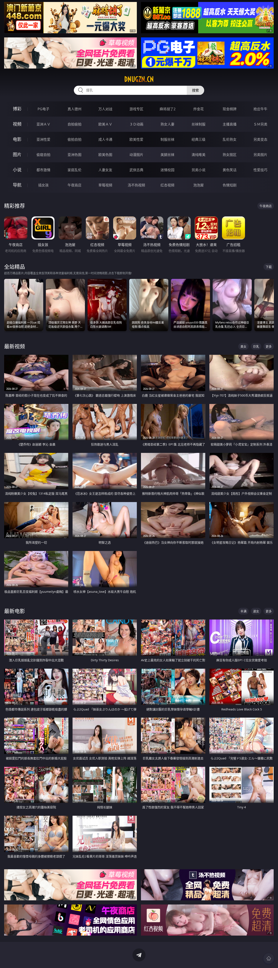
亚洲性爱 (43, 139)
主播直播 (230, 124)
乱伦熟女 (230, 139)
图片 (17, 154)
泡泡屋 (198, 185)
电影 (17, 139)
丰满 (243, 611)
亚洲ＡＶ (43, 124)
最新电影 (14, 611)
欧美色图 (105, 154)
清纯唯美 (198, 154)
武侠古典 (136, 169)
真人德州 (74, 109)
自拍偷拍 (74, 124)
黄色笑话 (230, 169)
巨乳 (256, 346)
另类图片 (260, 154)
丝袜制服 (198, 124)
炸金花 (198, 109)
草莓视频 (105, 185)
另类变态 (260, 139)
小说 (17, 170)
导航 (17, 185)
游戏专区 (136, 109)
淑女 (256, 611)
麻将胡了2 (167, 109)
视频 (17, 124)
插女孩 (43, 185)
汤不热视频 (136, 185)
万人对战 (105, 109)
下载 (269, 267)
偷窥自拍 (43, 154)
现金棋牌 (230, 109)
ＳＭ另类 (260, 124)
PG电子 (43, 109)
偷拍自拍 (74, 139)
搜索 (195, 90)
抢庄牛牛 (260, 109)
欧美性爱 (136, 139)
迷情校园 (167, 169)
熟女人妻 (167, 124)
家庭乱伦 (74, 169)
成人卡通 (105, 139)
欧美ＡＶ (105, 124)
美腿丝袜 (167, 154)
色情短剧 (230, 185)
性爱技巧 (260, 169)
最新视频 (14, 346)
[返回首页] (268, 958)
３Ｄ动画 (136, 124)
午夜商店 (74, 185)
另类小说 (198, 169)
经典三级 (198, 139)
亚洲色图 (74, 154)
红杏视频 (167, 185)
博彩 (17, 109)
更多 (269, 346)
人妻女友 (105, 169)
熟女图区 (230, 154)
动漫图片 (136, 154)
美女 (243, 346)
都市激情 (43, 169)
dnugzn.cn (139, 79)
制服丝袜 (167, 139)
